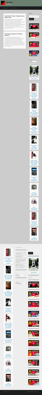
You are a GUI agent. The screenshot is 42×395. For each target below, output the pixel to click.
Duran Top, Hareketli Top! (20, 267)
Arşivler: (17, 273)
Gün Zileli (9, 2)
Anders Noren (33, 391)
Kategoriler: (18, 281)
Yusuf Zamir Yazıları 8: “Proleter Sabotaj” (13, 34)
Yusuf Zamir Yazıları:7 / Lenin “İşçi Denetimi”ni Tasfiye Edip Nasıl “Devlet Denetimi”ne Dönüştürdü (21, 261)
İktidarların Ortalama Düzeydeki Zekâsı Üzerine (20, 265)
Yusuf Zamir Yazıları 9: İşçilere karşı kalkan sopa (14, 16)
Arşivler (30, 60)
